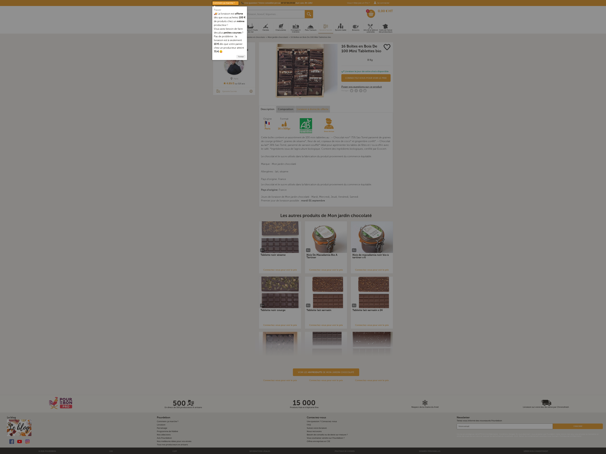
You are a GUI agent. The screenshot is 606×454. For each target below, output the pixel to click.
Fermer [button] (241, 57)
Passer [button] (217, 10)
